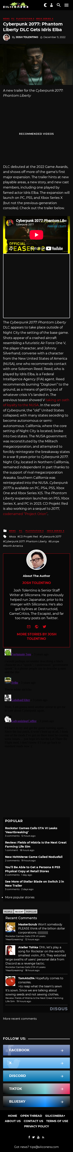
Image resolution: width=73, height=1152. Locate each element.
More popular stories (19, 897)
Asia (13, 536)
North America (14, 545)
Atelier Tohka (28, 947)
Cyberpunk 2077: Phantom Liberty (26, 541)
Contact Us (33, 1121)
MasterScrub (27, 924)
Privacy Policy (36, 1126)
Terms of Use (57, 1121)
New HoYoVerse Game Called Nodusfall (33, 857)
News (6, 18)
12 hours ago (32, 939)
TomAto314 (26, 978)
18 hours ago (32, 970)
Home (12, 1116)
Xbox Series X (44, 18)
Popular (31, 911)
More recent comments (20, 1019)
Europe (54, 541)
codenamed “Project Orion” (25, 514)
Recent (19, 911)
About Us (13, 1121)
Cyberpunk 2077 (51, 536)
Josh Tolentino (27, 37)
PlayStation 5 (25, 18)
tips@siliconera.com (44, 1147)
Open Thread (31, 1116)
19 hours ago (24, 1001)
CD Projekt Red (28, 536)
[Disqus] (36, 697)
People (8, 911)
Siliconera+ (55, 1116)
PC (13, 18)
